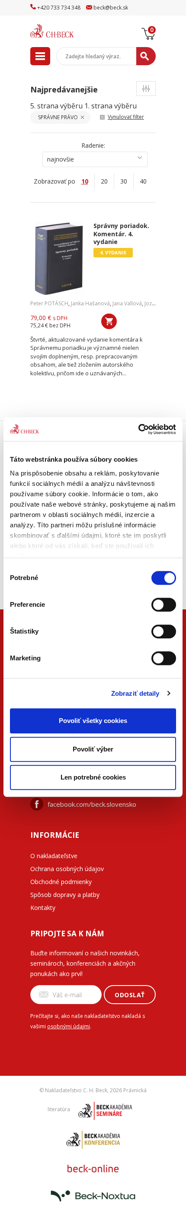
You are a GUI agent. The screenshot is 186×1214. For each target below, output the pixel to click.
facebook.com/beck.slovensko (92, 804)
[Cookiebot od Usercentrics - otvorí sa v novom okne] (138, 429)
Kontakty (42, 907)
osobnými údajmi (68, 1026)
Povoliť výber (93, 749)
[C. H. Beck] (62, 31)
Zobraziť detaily (135, 693)
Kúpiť (109, 321)
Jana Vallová (127, 303)
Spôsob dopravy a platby (64, 895)
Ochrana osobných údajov (67, 869)
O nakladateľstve (53, 856)
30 (123, 181)
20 (104, 181)
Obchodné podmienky (61, 882)
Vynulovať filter (126, 116)
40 (143, 181)
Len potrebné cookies (93, 777)
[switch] (163, 605)
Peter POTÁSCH (49, 303)
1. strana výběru (110, 106)
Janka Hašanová (90, 303)
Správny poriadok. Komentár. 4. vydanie (121, 234)
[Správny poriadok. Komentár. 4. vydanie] (58, 258)
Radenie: (93, 145)
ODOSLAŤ (130, 995)
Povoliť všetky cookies (93, 720)
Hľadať (146, 56)
